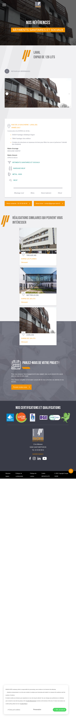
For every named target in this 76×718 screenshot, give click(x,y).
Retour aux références (18, 71)
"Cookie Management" (31, 700)
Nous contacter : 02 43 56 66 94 (16, 203)
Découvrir (24, 262)
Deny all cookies (14, 709)
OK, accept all (60, 709)
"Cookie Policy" (23, 703)
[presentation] (7, 93)
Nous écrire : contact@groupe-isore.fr (48, 203)
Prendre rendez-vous (20, 387)
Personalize (37, 709)
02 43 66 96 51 (39, 450)
